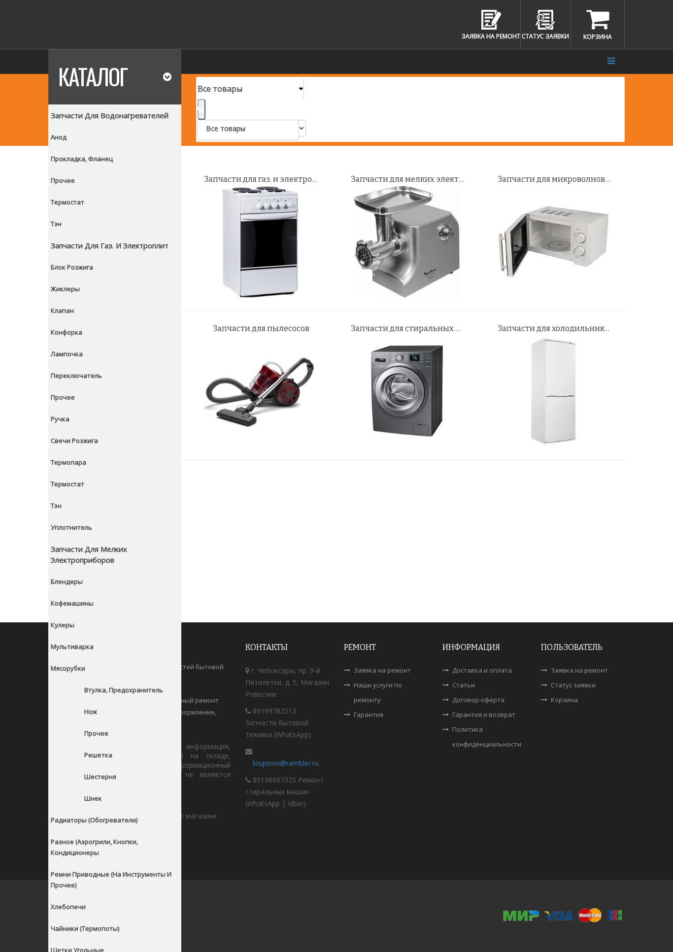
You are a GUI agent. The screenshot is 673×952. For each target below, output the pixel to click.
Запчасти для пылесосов (261, 328)
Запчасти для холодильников (555, 328)
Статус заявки (573, 684)
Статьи (463, 684)
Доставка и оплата (482, 670)
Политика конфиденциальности (486, 736)
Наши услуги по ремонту (378, 692)
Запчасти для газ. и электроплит (265, 179)
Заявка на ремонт (382, 670)
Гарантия (368, 714)
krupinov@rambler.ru (286, 763)
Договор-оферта (478, 699)
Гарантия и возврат (483, 714)
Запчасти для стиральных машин (412, 328)
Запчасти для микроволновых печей (559, 179)
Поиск (201, 109)
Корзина (564, 699)
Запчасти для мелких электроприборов (412, 179)
